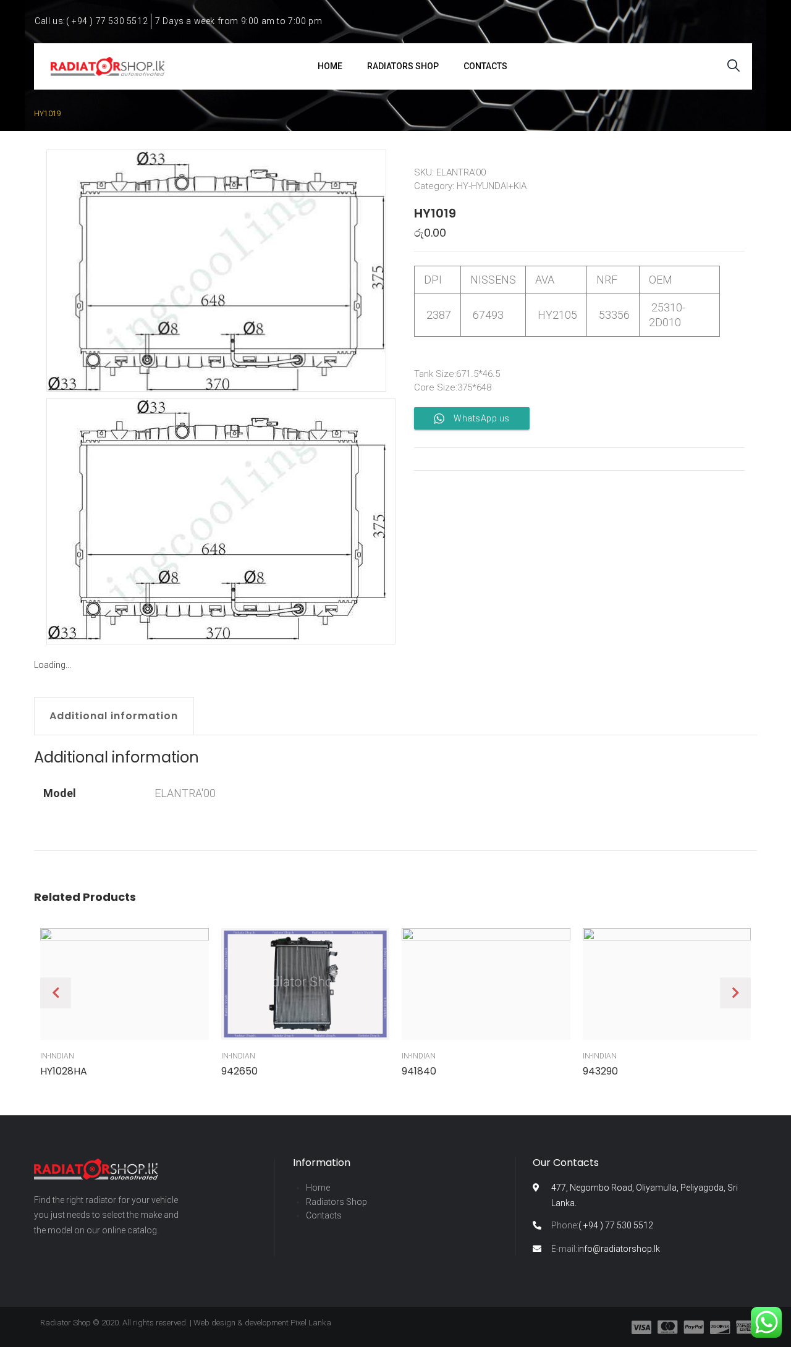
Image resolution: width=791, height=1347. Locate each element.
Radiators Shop (336, 1202)
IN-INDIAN (57, 1056)
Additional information (113, 716)
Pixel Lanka (310, 1322)
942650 (239, 1071)
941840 (419, 1071)
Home (318, 1188)
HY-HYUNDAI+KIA (492, 186)
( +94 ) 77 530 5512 (602, 1225)
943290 (600, 1071)
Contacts (324, 1215)
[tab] (120, 716)
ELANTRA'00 (185, 793)
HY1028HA (63, 1071)
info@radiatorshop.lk (605, 1249)
